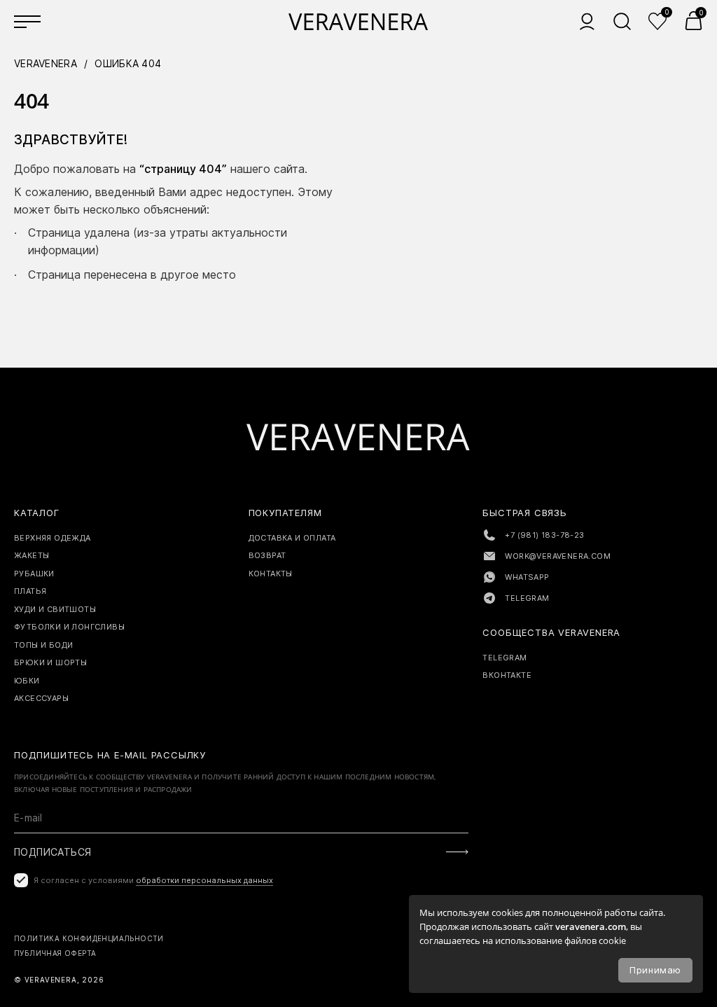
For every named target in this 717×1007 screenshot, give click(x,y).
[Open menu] (28, 21)
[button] (693, 21)
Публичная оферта (55, 953)
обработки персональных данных (204, 880)
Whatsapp (527, 577)
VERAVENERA (45, 63)
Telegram (527, 598)
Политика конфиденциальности (89, 938)
